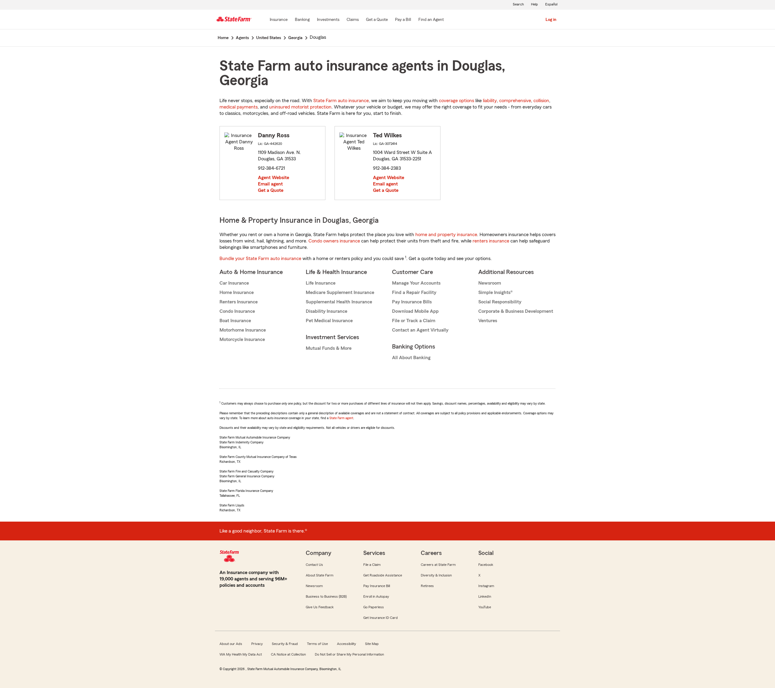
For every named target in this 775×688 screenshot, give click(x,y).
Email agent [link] (270, 184)
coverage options (456, 100)
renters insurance (491, 241)
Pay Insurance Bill (376, 586)
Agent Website (273, 177)
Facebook (485, 564)
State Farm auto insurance (341, 100)
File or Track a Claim (413, 320)
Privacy (257, 644)
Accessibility (346, 644)
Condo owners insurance (334, 241)
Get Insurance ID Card (380, 618)
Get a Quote (270, 190)
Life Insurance (320, 283)
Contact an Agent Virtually (420, 330)
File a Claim (372, 564)
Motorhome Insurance (242, 330)
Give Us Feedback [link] (320, 607)
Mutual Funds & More (328, 348)
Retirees (427, 586)
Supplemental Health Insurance (339, 301)
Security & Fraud (285, 644)
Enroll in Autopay (376, 596)
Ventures (487, 320)
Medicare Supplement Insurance (340, 292)
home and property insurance (446, 234)
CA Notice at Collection (288, 654)
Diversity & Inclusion (436, 575)
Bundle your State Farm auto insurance (260, 258)
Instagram (486, 586)
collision (541, 100)
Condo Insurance (237, 311)
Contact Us (314, 564)
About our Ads (230, 644)
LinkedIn (484, 596)
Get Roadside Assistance (382, 575)
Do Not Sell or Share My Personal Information (349, 654)
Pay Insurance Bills (412, 301)
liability (490, 100)
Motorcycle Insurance (242, 339)
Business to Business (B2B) (326, 596)
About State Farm (319, 575)
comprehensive (515, 100)
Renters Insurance (238, 301)
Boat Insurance (235, 320)
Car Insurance (234, 283)
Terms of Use (317, 644)
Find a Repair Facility (414, 292)
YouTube (484, 607)
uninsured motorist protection (300, 107)
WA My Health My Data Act (240, 654)
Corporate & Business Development (515, 311)
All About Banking (411, 357)
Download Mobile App (415, 311)
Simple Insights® (495, 292)
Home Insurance (236, 292)
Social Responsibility (499, 301)
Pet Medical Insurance (329, 320)
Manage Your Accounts (416, 283)
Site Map (372, 644)
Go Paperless (373, 607)
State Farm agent (341, 418)
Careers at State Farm (438, 564)
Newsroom (489, 283)
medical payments (238, 107)
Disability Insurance (326, 311)
